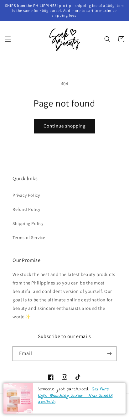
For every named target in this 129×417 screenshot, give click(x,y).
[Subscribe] (109, 353)
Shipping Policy (28, 223)
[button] (8, 39)
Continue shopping (65, 126)
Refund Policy (26, 209)
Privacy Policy (26, 195)
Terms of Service (29, 237)
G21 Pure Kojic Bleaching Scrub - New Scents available (75, 395)
